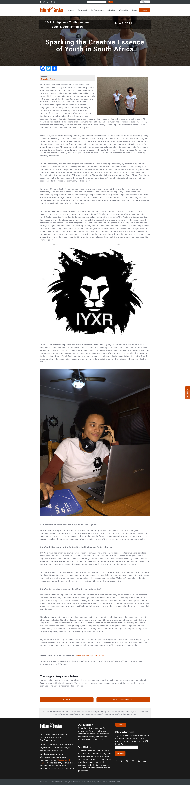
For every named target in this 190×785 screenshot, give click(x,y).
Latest (134, 10)
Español (146, 2)
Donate (144, 10)
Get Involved (110, 10)
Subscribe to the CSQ (123, 700)
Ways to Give (123, 10)
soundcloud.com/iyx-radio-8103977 (91, 656)
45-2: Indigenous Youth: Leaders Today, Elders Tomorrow (67, 24)
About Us (71, 10)
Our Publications (97, 10)
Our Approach (82, 10)
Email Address (122, 744)
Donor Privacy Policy (93, 781)
